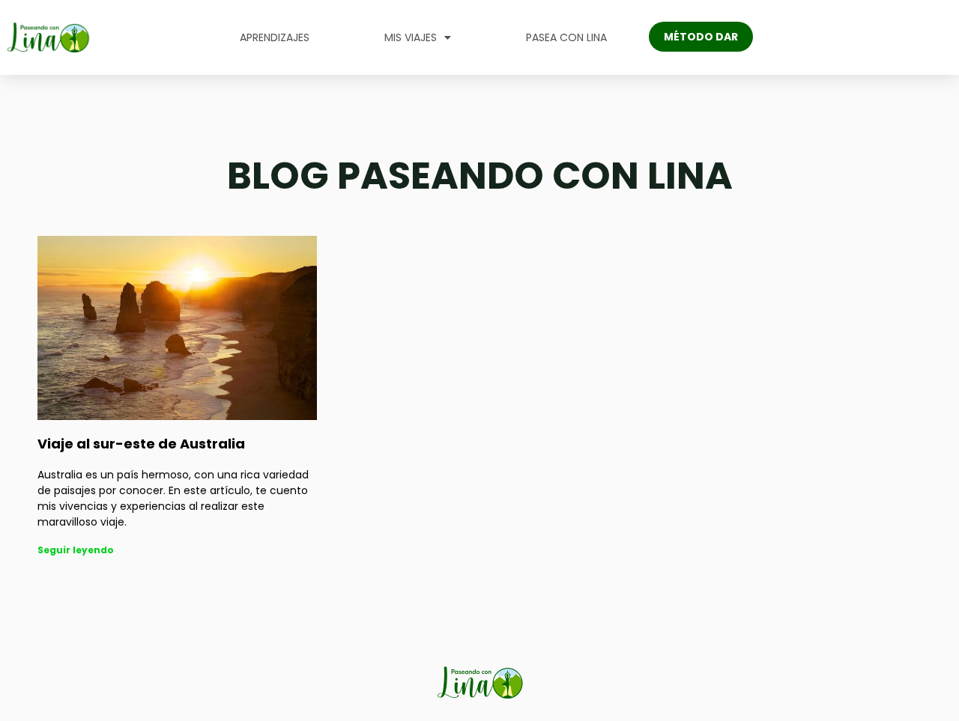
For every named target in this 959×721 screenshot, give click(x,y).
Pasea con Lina (566, 37)
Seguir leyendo (75, 550)
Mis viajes (410, 37)
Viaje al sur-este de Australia (141, 443)
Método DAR (701, 36)
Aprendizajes (274, 37)
